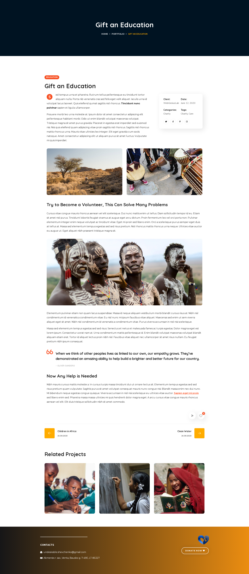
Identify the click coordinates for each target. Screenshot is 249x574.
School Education (121, 502)
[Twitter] (166, 121)
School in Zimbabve (177, 502)
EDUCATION (52, 77)
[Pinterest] (180, 121)
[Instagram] (187, 121)
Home (104, 34)
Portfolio (118, 34)
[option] (69, 490)
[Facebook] (173, 121)
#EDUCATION (65, 507)
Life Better (60, 502)
